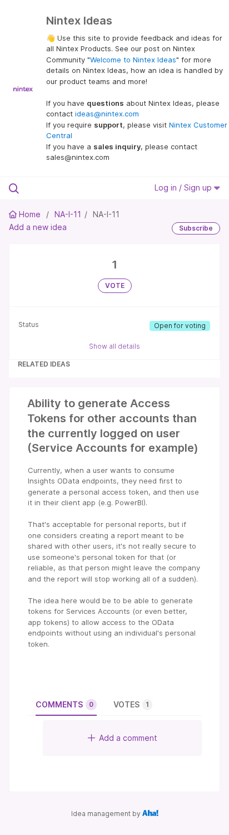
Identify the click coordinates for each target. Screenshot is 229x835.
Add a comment (128, 738)
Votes (131, 704)
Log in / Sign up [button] (184, 187)
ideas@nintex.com (107, 113)
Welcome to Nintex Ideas (133, 59)
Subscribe (196, 228)
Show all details (114, 346)
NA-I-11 (67, 214)
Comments (64, 704)
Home (30, 214)
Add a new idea (38, 227)
